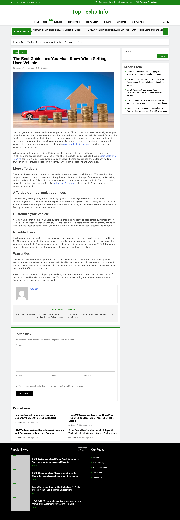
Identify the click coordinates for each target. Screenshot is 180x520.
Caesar (18, 68)
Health (107, 22)
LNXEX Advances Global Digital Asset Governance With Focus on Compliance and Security (126, 2)
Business (58, 22)
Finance (23, 52)
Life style (121, 22)
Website (87, 375)
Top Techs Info (90, 11)
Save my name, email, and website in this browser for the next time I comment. (50, 386)
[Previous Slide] (164, 2)
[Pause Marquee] (165, 31)
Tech (47, 21)
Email (53, 375)
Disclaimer (97, 473)
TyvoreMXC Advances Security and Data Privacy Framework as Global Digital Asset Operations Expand (92, 418)
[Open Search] (164, 22)
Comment (20, 345)
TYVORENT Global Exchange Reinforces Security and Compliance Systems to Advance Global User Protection (56, 504)
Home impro (74, 22)
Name (19, 375)
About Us (97, 457)
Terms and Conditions (102, 467)
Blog (16, 52)
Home (36, 22)
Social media (92, 22)
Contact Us (138, 22)
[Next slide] (167, 2)
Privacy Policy (98, 462)
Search (127, 51)
